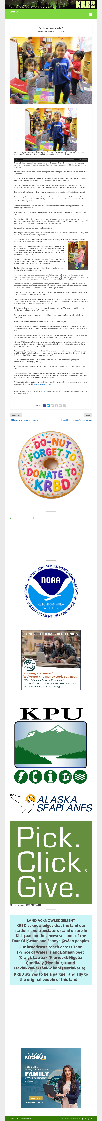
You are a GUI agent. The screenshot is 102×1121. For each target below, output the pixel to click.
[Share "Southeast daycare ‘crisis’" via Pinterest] (60, 406)
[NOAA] (51, 591)
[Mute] (80, 160)
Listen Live (15, 11)
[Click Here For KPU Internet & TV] (51, 745)
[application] (51, 160)
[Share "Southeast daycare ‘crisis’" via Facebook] (44, 406)
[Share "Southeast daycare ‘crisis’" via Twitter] (48, 406)
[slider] (84, 160)
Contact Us (76, 1119)
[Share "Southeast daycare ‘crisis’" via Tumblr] (56, 406)
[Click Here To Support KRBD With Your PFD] (51, 862)
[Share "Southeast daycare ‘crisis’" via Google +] (52, 406)
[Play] (16, 160)
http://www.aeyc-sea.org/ (43, 384)
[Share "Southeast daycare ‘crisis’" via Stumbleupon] (64, 406)
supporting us (43, 391)
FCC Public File (67, 1119)
